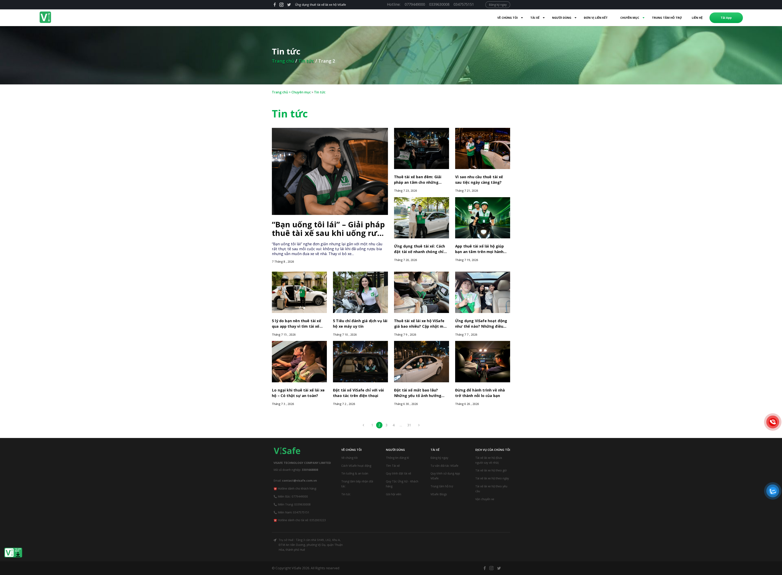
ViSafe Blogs (439, 494)
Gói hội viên (393, 494)
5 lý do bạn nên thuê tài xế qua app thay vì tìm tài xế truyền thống (296, 324)
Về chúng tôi (349, 458)
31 (409, 425)
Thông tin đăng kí (397, 458)
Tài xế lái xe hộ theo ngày (492, 478)
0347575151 (464, 4)
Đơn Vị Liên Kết (596, 18)
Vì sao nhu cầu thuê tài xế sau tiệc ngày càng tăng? (479, 179)
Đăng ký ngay (498, 5)
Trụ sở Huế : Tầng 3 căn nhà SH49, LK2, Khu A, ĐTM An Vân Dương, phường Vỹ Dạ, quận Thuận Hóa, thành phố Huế (311, 545)
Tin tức (306, 61)
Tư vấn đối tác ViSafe (444, 466)
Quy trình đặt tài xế (398, 473)
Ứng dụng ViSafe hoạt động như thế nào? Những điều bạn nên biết (481, 324)
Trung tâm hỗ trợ (667, 18)
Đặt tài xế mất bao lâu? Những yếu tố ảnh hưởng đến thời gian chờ (417, 393)
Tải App (726, 18)
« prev (364, 426)
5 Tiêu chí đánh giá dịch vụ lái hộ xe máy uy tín (360, 323)
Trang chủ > (281, 92)
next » (418, 426)
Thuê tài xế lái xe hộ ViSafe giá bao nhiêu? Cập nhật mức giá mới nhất (421, 324)
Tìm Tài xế (393, 466)
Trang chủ (283, 61)
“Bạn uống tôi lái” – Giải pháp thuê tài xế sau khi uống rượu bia (330, 229)
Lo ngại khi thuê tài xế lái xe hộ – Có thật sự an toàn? (298, 393)
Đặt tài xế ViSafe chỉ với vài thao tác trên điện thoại (358, 393)
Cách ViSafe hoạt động (356, 466)
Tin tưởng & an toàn (354, 473)
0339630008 (439, 4)
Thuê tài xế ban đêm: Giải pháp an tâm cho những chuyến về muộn (418, 180)
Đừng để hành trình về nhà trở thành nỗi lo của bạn (480, 393)
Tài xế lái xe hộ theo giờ (491, 470)
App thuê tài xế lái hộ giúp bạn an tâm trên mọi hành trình (479, 249)
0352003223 (318, 520)
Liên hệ (697, 18)
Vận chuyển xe (484, 499)
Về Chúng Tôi (507, 18)
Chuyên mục (301, 92)
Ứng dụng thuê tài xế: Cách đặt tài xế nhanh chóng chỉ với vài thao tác (419, 249)
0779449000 (415, 4)
